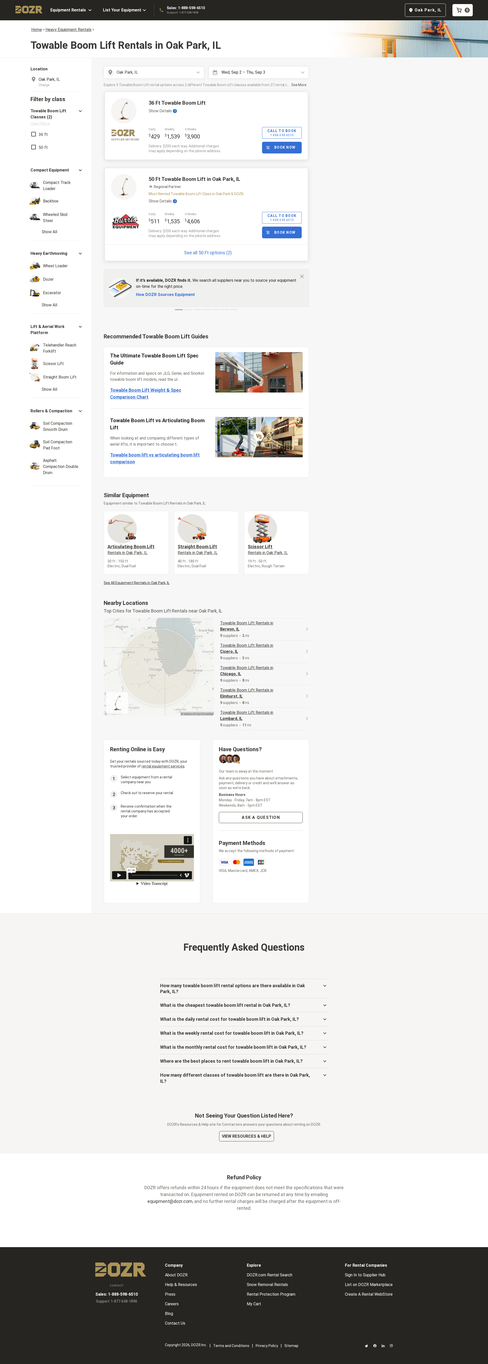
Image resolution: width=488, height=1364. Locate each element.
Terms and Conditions (231, 1346)
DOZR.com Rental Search (269, 1275)
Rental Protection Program (271, 1294)
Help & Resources (181, 1284)
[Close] (302, 276)
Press (170, 1294)
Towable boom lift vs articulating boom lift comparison (155, 458)
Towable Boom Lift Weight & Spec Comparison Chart (145, 393)
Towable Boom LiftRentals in (246, 626)
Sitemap (291, 1346)
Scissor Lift (268, 549)
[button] (56, 117)
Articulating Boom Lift (131, 549)
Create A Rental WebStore (369, 1294)
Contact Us (175, 1323)
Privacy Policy (267, 1346)
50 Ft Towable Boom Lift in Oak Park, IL (194, 179)
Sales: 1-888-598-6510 (186, 8)
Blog (169, 1313)
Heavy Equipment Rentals (68, 29)
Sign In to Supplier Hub (365, 1275)
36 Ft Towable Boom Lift (177, 103)
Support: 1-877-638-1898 (182, 12)
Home (36, 29)
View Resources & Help (246, 1136)
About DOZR (176, 1275)
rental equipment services (163, 766)
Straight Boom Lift (198, 549)
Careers (172, 1304)
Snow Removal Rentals (267, 1284)
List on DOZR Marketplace (369, 1284)
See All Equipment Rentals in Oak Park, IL (137, 583)
